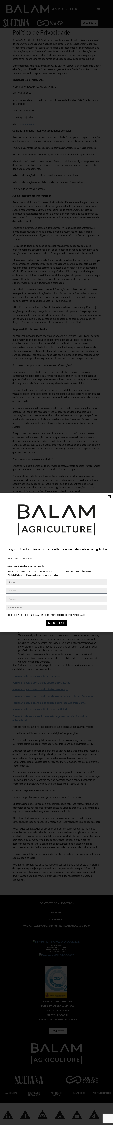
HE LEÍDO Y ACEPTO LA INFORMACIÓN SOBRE (46, 615)
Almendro (21, 571)
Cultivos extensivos (71, 571)
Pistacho (32, 571)
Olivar (10, 571)
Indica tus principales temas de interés (25, 566)
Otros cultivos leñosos (49, 571)
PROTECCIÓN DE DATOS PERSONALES (67, 615)
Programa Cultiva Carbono (37, 575)
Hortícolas (87, 571)
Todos (55, 575)
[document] (56, 562)
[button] (109, 496)
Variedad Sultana (15, 575)
